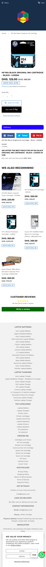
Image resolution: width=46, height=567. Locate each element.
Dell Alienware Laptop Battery (23, 339)
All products (23, 432)
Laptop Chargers (23, 411)
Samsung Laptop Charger (23, 397)
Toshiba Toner (23, 461)
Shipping (5, 86)
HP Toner (23, 458)
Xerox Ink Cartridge (23, 456)
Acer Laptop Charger (23, 376)
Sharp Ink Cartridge (23, 453)
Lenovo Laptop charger (23, 389)
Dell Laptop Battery (23, 342)
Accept (21, 551)
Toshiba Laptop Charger (23, 400)
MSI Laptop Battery (23, 358)
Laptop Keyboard (23, 421)
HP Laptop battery (23, 347)
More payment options (11, 115)
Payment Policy (23, 482)
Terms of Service (23, 480)
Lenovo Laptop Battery (23, 350)
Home (4, 33)
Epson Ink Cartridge (23, 450)
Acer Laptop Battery (23, 331)
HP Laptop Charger (23, 387)
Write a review (23, 309)
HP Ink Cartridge (23, 442)
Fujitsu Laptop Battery (23, 344)
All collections (23, 429)
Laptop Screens (23, 424)
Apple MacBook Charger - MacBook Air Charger (23, 379)
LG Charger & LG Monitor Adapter (23, 392)
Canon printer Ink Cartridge (23, 448)
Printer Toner (23, 413)
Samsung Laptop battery (23, 363)
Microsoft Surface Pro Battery (23, 355)
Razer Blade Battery (23, 360)
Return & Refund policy (23, 477)
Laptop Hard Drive (23, 419)
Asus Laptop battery (23, 336)
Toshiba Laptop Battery (23, 368)
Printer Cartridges (23, 416)
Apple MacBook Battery (23, 334)
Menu (6, 3)
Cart (42, 3)
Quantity (5, 92)
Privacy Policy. (16, 545)
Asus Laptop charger (23, 381)
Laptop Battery (23, 408)
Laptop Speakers (23, 427)
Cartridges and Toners (23, 440)
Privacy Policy (23, 471)
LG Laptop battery (23, 352)
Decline (22, 556)
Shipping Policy (23, 474)
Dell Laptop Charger (23, 384)
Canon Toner (23, 464)
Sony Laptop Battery (23, 366)
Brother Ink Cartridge (23, 445)
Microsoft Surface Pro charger (23, 395)
